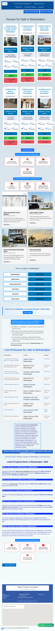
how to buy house (35, 249)
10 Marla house (13, 483)
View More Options (27, 150)
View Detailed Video (11, 80)
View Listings (27, 312)
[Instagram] (40, 594)
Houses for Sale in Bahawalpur (22, 3)
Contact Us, (41, 7)
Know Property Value (47, 625)
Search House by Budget (31, 11)
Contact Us (5, 596)
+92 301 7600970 (22, 595)
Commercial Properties (30, 7)
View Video (45, 78)
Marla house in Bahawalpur (23, 471)
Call (11, 71)
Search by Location (46, 11)
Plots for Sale (18, 7)
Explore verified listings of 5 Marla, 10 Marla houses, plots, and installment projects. (27, 452)
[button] (23, 3)
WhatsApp (11, 75)
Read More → (7, 224)
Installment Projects (39, 3)
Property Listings (6, 595)
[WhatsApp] (43, 594)
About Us (4, 598)
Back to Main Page (10, 565)
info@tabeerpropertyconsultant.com (26, 597)
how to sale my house (37, 212)
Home (4, 594)
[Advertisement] (13, 575)
